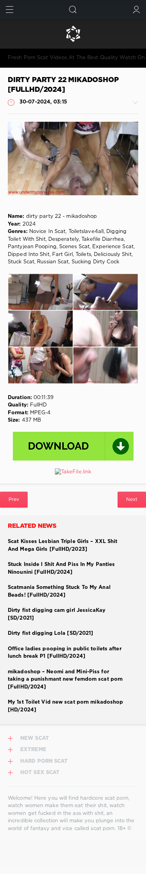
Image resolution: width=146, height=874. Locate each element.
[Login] (136, 9)
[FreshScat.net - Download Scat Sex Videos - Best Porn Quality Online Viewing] (73, 34)
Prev (14, 499)
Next (131, 499)
